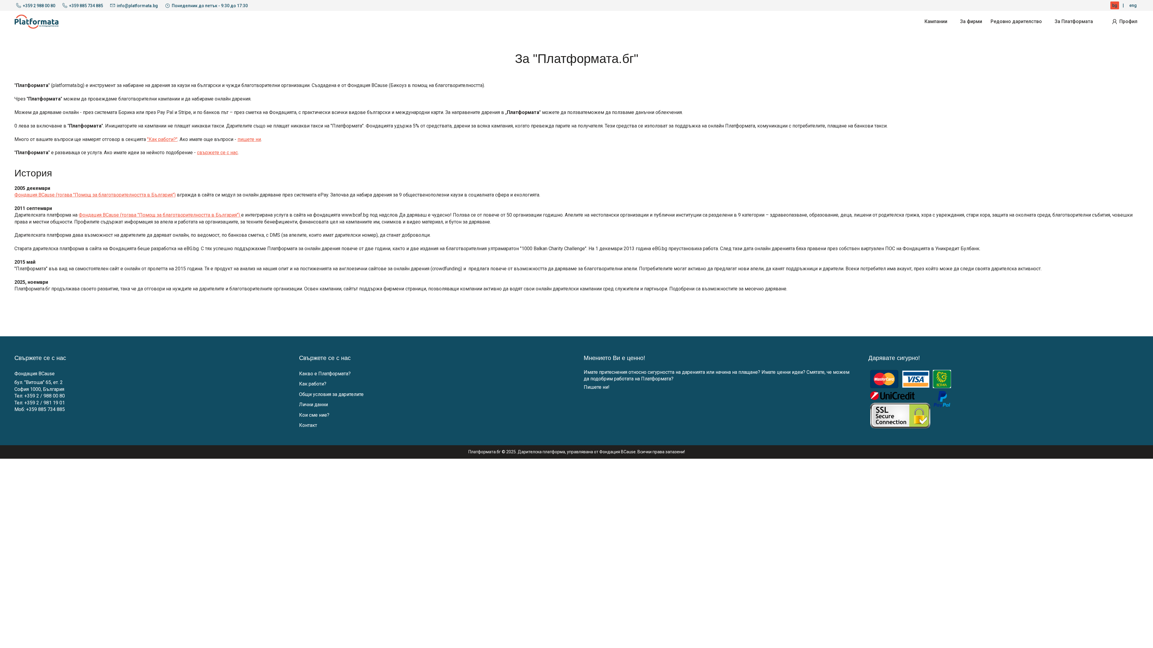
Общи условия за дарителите (331, 394)
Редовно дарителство (1016, 21)
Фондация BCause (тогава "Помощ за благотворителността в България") (95, 195)
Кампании (936, 21)
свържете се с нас (217, 152)
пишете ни (249, 139)
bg (1114, 5)
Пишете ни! (597, 387)
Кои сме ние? (314, 415)
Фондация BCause (34, 373)
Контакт (308, 425)
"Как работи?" (162, 139)
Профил (1128, 21)
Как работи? (312, 384)
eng (1133, 5)
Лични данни (313, 404)
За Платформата (1074, 21)
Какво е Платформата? (325, 373)
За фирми (971, 21)
